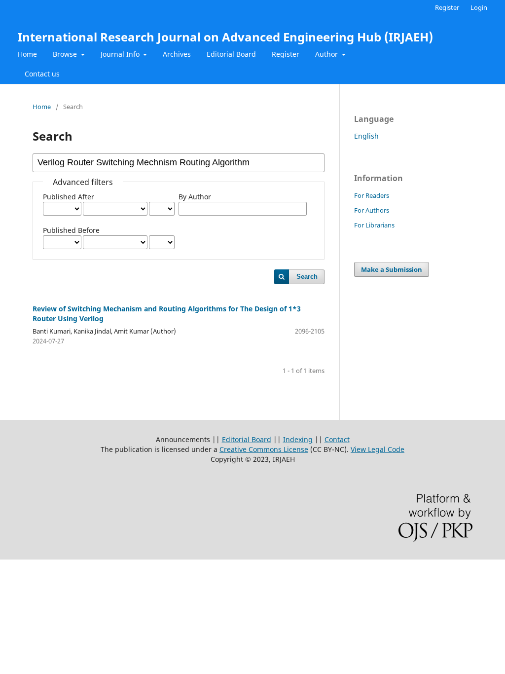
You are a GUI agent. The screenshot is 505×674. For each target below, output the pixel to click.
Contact (337, 439)
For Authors (371, 210)
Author (327, 54)
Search (307, 276)
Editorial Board (231, 54)
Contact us (42, 73)
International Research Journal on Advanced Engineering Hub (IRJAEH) (225, 37)
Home (27, 54)
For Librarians (374, 225)
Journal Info (121, 54)
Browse (66, 54)
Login (478, 7)
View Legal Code (377, 449)
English (366, 136)
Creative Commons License (263, 449)
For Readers (371, 195)
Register (285, 54)
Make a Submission (391, 269)
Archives (177, 54)
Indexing (298, 439)
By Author (195, 196)
